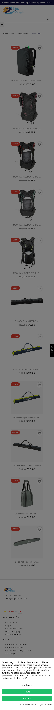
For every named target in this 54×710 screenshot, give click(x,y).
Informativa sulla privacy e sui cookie (36, 704)
